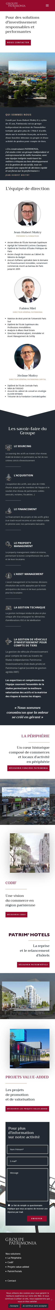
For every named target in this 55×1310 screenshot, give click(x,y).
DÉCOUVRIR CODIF (16, 914)
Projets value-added (18, 1266)
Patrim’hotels (14, 1271)
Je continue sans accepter (35, 1306)
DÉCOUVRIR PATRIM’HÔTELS (33, 965)
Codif (10, 1262)
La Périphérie (14, 1257)
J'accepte (14, 1306)
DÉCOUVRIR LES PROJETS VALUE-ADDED (27, 1109)
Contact (11, 1280)
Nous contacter (18, 42)
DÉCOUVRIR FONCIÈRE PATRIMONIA (28, 768)
